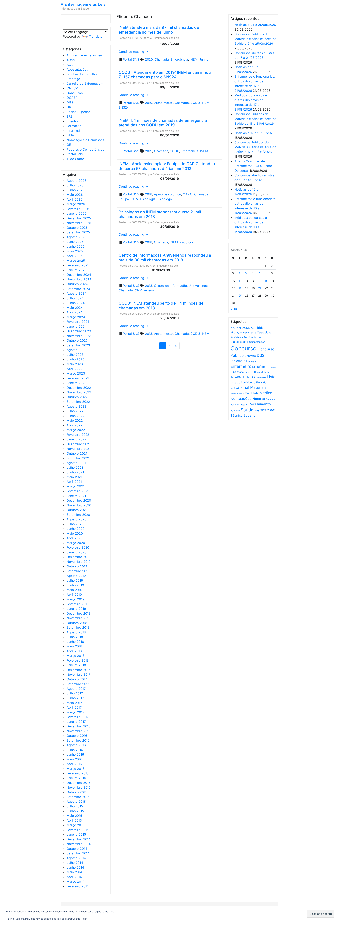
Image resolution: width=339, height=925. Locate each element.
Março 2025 (76, 260)
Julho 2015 (75, 806)
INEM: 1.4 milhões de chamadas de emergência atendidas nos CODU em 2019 (163, 122)
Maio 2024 (75, 308)
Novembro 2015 (79, 787)
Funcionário (237, 371)
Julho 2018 (75, 637)
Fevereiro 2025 (78, 265)
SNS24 (124, 107)
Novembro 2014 (79, 844)
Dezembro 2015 (78, 783)
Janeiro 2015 (76, 834)
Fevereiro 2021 (78, 491)
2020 (149, 59)
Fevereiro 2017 (77, 717)
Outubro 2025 (77, 228)
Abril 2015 (74, 820)
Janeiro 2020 (77, 552)
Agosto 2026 (76, 180)
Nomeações (241, 398)
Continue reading (133, 52)
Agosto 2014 (76, 858)
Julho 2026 (75, 185)
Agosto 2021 (76, 463)
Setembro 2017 (78, 684)
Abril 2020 (74, 538)
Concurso (244, 348)
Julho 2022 (75, 411)
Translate (95, 36)
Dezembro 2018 (78, 613)
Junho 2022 (76, 416)
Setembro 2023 (78, 345)
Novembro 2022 (79, 392)
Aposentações (77, 69)
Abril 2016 (74, 764)
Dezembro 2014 (78, 839)
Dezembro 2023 (79, 331)
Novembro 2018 (79, 618)
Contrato (250, 355)
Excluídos (259, 367)
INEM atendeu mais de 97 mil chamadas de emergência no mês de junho (159, 29)
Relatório (235, 410)
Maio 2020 (75, 533)
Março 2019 (75, 599)
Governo (249, 372)
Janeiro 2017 (76, 721)
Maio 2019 (74, 590)
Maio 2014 (74, 872)
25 (240, 295)
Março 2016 (75, 769)
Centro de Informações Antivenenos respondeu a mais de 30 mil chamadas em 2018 (165, 257)
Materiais (258, 387)
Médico (265, 393)
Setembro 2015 (78, 797)
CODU (195, 103)
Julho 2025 (75, 242)
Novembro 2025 (79, 223)
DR (69, 107)
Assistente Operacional (257, 332)
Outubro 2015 (77, 792)
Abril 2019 (74, 594)
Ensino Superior (78, 112)
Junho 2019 (75, 585)
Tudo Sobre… (77, 159)
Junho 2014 (75, 867)
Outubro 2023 (77, 340)
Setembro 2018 (78, 627)
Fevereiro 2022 (78, 435)
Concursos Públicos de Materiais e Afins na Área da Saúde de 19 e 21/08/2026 (255, 118)
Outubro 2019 (77, 566)
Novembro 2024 (79, 279)
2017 (233, 328)
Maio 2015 (74, 816)
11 (240, 280)
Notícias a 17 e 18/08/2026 (254, 133)
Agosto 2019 (76, 576)
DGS (70, 102)
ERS (70, 116)
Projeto (244, 404)
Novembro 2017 (78, 674)
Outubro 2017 (77, 679)
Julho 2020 (75, 524)
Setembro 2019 (78, 571)
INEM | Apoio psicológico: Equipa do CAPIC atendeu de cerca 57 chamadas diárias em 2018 (167, 166)
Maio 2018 (74, 646)
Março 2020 (76, 543)
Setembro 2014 (78, 853)
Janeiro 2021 (76, 496)
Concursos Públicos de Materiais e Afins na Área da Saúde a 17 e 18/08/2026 (255, 147)
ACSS (71, 60)
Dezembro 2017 (78, 670)
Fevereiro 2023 (78, 378)
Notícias (258, 399)
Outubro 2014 (77, 849)
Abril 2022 (74, 425)
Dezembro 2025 (79, 218)
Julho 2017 (75, 693)
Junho (203, 59)
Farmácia (271, 367)
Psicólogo (164, 199)
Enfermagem (250, 361)
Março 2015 (75, 825)
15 (266, 280)
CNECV (72, 88)
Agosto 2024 (76, 293)
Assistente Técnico (242, 337)
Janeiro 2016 (76, 778)
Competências (257, 341)
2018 (148, 194)
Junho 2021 (75, 472)
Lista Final (240, 387)
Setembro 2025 (78, 232)
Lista (271, 376)
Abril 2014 (74, 877)
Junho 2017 (75, 698)
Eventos (73, 121)
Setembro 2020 (78, 515)
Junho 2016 (75, 754)
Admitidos (258, 328)
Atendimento (163, 103)
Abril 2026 (74, 199)
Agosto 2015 (76, 801)
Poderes (270, 399)
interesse (260, 377)
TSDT (271, 410)
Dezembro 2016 (78, 726)
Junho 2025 (76, 246)
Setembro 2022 (78, 402)
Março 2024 (76, 317)
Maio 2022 (75, 420)
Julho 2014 (75, 863)
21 (259, 288)
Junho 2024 (76, 303)
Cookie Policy (80, 918)
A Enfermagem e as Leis (83, 4)
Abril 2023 (74, 369)
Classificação (239, 342)
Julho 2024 (75, 298)
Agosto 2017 (76, 689)
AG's (70, 65)
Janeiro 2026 (77, 213)
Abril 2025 (74, 256)
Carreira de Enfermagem (85, 83)
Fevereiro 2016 (78, 773)
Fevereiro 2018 (78, 660)
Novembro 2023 (79, 336)
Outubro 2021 (77, 453)
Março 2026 (76, 204)
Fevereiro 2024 (78, 322)
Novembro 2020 (79, 505)
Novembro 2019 (79, 562)
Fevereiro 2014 (78, 886)
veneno (148, 290)
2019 (148, 103)
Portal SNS (75, 154)
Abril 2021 (74, 482)
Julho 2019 (75, 580)
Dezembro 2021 (78, 444)
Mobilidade (251, 393)
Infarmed (73, 131)
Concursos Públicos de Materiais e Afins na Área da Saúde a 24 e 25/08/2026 (255, 38)
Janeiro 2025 (77, 270)
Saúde (247, 409)
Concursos (75, 93)
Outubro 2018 (77, 623)
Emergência (179, 59)
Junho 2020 (76, 529)
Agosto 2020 (76, 519)
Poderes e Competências (85, 149)
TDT (263, 410)
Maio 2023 (75, 364)
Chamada (162, 59)
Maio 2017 (74, 703)
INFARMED (238, 377)
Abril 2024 (74, 312)
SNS (256, 410)
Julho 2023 (75, 355)
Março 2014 (75, 881)
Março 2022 (76, 430)
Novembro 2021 (79, 449)
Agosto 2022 (76, 406)
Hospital (258, 372)
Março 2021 (75, 486)
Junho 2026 (76, 190)
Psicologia (148, 199)
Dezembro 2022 (79, 387)
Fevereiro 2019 (78, 604)
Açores (257, 337)
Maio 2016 (74, 759)
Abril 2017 (74, 707)
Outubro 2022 (77, 397)
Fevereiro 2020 (78, 547)
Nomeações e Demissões (85, 140)
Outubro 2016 (77, 736)
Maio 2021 (74, 477)
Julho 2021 (75, 467)
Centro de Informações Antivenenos (181, 286)
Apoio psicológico (167, 194)
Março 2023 (76, 373)
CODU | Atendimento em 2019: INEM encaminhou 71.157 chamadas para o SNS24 (165, 74)
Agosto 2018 (76, 632)
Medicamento (237, 393)
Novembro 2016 (79, 731)
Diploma (236, 361)
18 (240, 288)
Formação (74, 126)
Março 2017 (75, 712)
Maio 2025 (75, 251)
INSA (70, 135)
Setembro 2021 (78, 458)
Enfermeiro (241, 366)
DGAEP (72, 98)
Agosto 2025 (76, 237)
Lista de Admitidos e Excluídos (249, 382)
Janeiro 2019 (76, 609)
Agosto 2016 (76, 745)
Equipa (124, 199)
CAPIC (187, 194)
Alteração (236, 332)
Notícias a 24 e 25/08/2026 (255, 25)
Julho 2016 (75, 750)
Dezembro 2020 (79, 500)
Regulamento (260, 404)
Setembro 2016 (78, 740)
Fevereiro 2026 (78, 209)
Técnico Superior (244, 415)
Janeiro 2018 (76, 665)
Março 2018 (75, 656)
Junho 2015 (75, 811)
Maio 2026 (75, 195)
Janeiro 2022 (77, 439)
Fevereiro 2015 (78, 830)
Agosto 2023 (76, 350)
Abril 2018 (74, 651)
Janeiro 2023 (77, 383)
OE (69, 145)
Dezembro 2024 (79, 275)
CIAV (138, 290)
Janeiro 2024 (77, 326)
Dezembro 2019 (78, 557)
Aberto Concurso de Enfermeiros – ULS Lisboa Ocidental (253, 165)
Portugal (235, 404)
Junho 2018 (75, 642)
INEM (194, 59)
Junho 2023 (76, 359)
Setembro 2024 (78, 289)
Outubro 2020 (77, 510)
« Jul (234, 309)
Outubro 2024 (77, 284)
